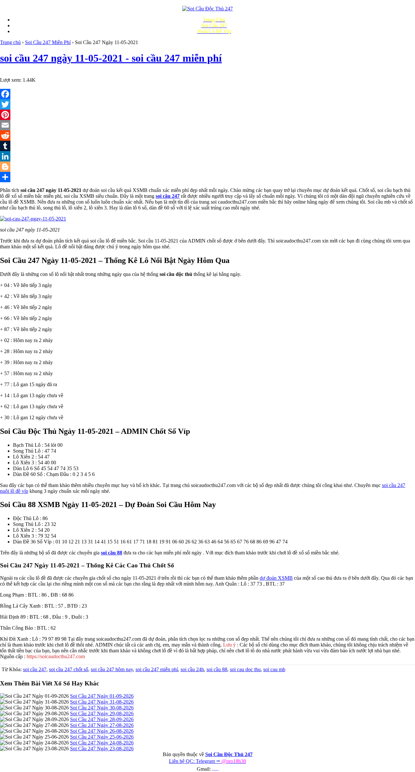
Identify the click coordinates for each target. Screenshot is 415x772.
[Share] (207, 177)
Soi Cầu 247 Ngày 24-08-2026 (102, 742)
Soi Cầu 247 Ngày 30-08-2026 (102, 707)
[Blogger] (207, 166)
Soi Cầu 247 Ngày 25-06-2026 (102, 737)
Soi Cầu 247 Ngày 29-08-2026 (102, 713)
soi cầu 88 (217, 669)
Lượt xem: (10, 80)
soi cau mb (274, 669)
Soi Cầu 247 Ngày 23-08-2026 (102, 748)
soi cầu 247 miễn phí (157, 669)
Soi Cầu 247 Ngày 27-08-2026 (102, 725)
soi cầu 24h (192, 669)
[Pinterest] (207, 115)
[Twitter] (207, 104)
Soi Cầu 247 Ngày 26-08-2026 (102, 731)
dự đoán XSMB (276, 578)
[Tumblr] (207, 146)
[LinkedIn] (207, 156)
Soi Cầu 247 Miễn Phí (48, 42)
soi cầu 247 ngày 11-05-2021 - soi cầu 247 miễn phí (111, 58)
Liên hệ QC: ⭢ (207, 761)
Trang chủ (10, 42)
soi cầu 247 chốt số (68, 669)
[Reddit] (207, 135)
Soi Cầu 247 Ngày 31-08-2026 (102, 702)
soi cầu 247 (34, 669)
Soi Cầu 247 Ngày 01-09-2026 (102, 696)
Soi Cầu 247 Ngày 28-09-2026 (102, 719)
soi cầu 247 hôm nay (112, 669)
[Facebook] (207, 94)
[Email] (207, 125)
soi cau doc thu (245, 669)
